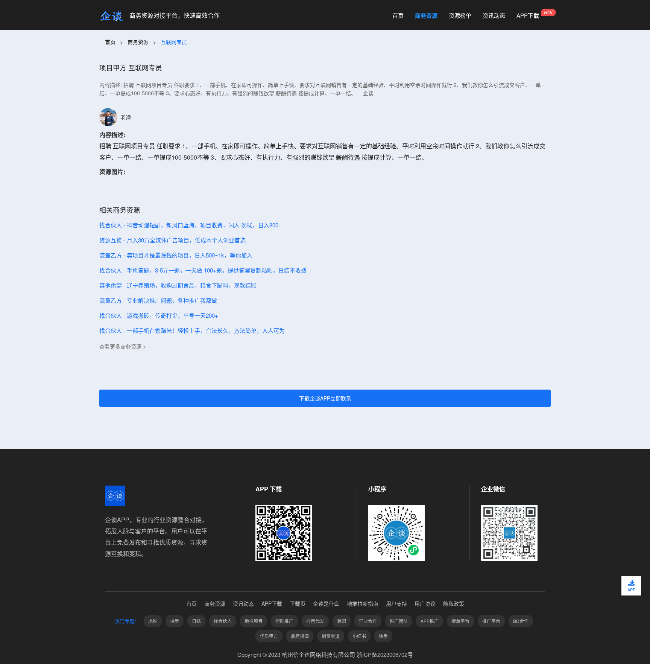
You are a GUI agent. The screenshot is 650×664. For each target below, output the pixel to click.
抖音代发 (315, 621)
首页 (398, 15)
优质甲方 (269, 636)
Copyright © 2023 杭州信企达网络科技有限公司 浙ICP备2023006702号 (325, 654)
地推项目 (254, 621)
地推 (152, 621)
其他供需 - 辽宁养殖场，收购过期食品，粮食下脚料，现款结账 (178, 285)
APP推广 (430, 621)
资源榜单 (460, 15)
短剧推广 (284, 621)
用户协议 (425, 603)
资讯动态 (494, 15)
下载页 (297, 603)
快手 (383, 636)
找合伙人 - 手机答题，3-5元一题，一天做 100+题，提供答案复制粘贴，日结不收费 (203, 270)
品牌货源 (300, 636)
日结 (196, 621)
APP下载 (527, 15)
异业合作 (368, 621)
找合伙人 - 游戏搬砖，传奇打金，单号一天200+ (158, 315)
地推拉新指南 (362, 603)
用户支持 (396, 603)
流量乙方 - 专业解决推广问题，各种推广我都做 (158, 300)
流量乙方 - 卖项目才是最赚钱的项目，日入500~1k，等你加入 (175, 255)
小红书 (359, 636)
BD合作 (521, 621)
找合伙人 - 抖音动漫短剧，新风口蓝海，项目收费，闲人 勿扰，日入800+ (190, 225)
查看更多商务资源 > (122, 346)
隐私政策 (453, 603)
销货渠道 (331, 636)
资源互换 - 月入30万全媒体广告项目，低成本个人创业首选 (172, 240)
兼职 (341, 621)
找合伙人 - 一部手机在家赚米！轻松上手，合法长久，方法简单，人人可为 (192, 330)
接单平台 (460, 621)
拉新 (174, 621)
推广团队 (399, 621)
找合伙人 (223, 621)
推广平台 (491, 621)
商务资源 (426, 15)
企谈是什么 (326, 603)
